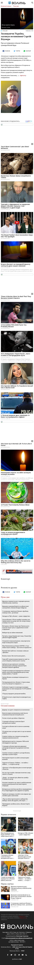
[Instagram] (15, 955)
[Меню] (2, 2)
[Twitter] (11, 955)
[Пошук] (32, 2)
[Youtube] (22, 955)
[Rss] (26, 955)
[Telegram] (19, 955)
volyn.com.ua (22, 916)
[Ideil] (17, 959)
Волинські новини (6, 6)
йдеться (22, 75)
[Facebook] (7, 955)
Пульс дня (16, 6)
